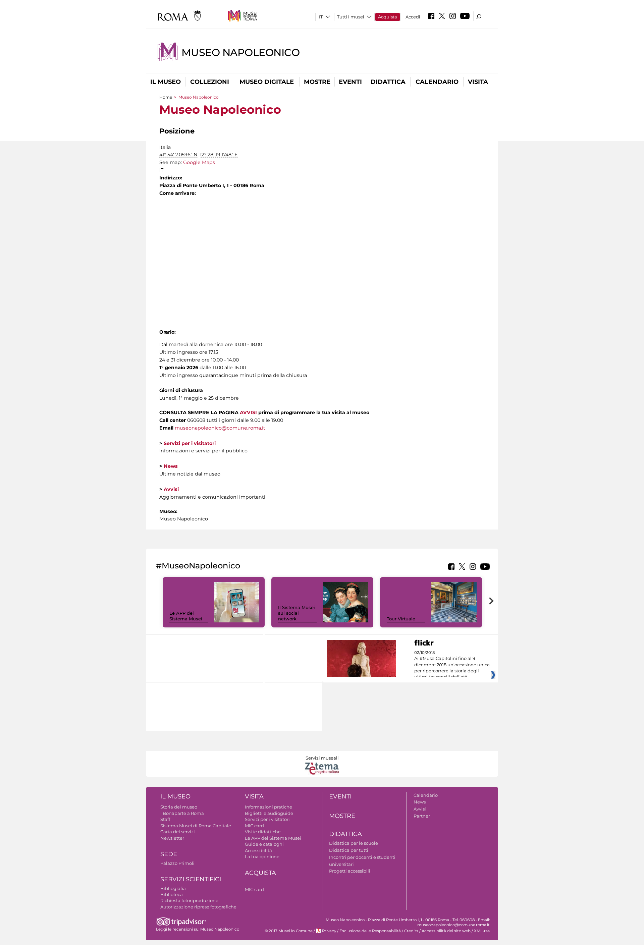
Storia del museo (178, 807)
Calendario (437, 82)
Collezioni (209, 82)
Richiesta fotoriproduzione (189, 900)
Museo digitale (266, 82)
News (420, 801)
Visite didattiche (263, 831)
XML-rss (482, 931)
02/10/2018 (452, 665)
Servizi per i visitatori (267, 819)
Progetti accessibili (349, 871)
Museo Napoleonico (240, 52)
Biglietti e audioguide (269, 813)
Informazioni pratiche (268, 807)
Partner (422, 816)
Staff (165, 819)
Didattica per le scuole (353, 843)
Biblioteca (171, 894)
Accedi (413, 16)
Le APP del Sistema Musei (185, 615)
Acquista (387, 16)
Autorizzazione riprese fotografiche (198, 906)
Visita (478, 82)
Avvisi (420, 809)
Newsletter (172, 838)
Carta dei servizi (177, 831)
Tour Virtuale (401, 618)
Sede (168, 854)
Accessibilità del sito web (446, 931)
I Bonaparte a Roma (182, 813)
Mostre (317, 82)
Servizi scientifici (190, 879)
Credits (411, 931)
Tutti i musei (350, 16)
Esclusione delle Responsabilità (370, 931)
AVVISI (248, 412)
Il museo (165, 82)
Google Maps (199, 162)
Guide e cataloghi (264, 844)
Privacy (329, 931)
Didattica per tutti (348, 850)
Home (165, 97)
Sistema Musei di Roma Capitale (195, 825)
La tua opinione (262, 856)
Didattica (388, 82)
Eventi (350, 82)
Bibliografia (173, 888)
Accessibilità (258, 850)
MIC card (254, 825)
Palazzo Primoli (177, 863)
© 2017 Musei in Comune (289, 931)
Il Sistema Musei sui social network (296, 613)
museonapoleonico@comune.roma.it (220, 428)
